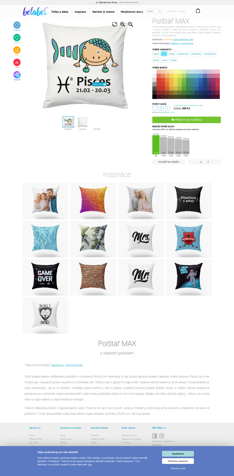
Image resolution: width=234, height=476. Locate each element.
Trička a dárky (59, 12)
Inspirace (80, 12)
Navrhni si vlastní (103, 12)
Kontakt (181, 11)
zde (90, 464)
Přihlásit (171, 11)
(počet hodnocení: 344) (183, 39)
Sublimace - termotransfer (181, 43)
